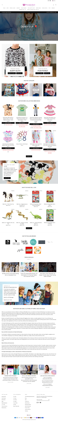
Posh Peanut (4, 398)
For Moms (15, 399)
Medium (23, 124)
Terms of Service (4, 406)
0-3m (40, 127)
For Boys (14, 398)
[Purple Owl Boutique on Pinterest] (40, 402)
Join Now (47, 387)
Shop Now (29, 383)
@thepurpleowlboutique (47, 378)
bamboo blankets (23, 337)
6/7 (39, 150)
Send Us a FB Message (8, 297)
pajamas (24, 347)
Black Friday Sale (16, 406)
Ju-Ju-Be (3, 404)
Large (26, 124)
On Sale (14, 404)
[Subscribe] (48, 399)
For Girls (14, 396)
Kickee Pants (4, 396)
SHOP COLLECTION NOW (29, 29)
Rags (2, 401)
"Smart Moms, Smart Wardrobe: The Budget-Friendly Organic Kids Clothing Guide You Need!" (47, 275)
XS (16, 124)
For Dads (14, 401)
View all (29, 156)
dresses (11, 318)
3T (6, 124)
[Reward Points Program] (10, 370)
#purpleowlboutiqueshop (47, 385)
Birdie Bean (3, 399)
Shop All (19, 73)
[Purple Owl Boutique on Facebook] (38, 402)
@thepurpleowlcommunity (47, 382)
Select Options (8, 122)
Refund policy (4, 407)
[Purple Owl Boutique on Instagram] (37, 402)
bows (30, 334)
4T (8, 124)
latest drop (12, 73)
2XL (22, 126)
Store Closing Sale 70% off (33, 9)
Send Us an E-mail (8, 299)
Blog (25, 398)
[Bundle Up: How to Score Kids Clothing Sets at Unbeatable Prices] (10, 267)
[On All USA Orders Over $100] (29, 370)
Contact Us (27, 401)
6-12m (32, 127)
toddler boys (18, 313)
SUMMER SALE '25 (22, 9)
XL (19, 126)
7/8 (54, 151)
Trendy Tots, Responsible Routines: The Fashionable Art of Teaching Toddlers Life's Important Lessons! (29, 275)
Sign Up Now (10, 382)
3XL (24, 126)
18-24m (35, 125)
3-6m (37, 127)
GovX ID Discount (28, 406)
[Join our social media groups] (47, 370)
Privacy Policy (27, 407)
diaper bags (39, 353)
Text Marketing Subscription (29, 396)
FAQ (25, 399)
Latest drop (39, 73)
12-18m (38, 125)
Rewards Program (28, 404)
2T (4, 124)
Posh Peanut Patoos (34, 346)
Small (19, 124)
